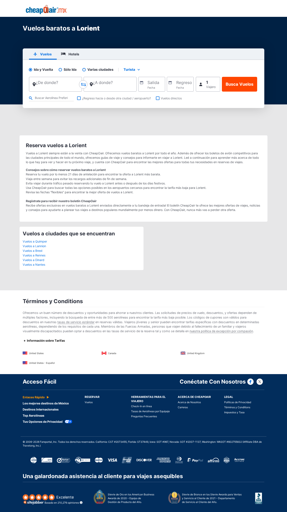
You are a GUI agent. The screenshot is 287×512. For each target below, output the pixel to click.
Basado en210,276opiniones (62, 499)
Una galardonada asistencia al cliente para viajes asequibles (103, 476)
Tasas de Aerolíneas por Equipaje (150, 411)
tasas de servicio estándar (76, 322)
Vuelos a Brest (32, 250)
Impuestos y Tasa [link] (234, 412)
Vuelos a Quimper (35, 241)
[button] (208, 84)
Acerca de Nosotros (189, 402)
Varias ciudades (100, 70)
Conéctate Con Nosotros (213, 381)
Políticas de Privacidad (237, 402)
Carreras (183, 407)
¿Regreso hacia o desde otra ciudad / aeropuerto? (116, 98)
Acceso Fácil (39, 381)
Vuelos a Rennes (34, 255)
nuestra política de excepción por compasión (221, 331)
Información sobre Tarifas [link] (46, 340)
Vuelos (89, 402)
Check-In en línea (141, 406)
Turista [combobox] (129, 69)
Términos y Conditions (237, 407)
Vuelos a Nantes (34, 264)
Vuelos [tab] (46, 54)
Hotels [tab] (73, 54)
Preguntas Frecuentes (144, 416)
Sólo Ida (70, 70)
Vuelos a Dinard (33, 260)
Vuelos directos (171, 98)
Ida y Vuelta (43, 70)
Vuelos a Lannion (34, 246)
